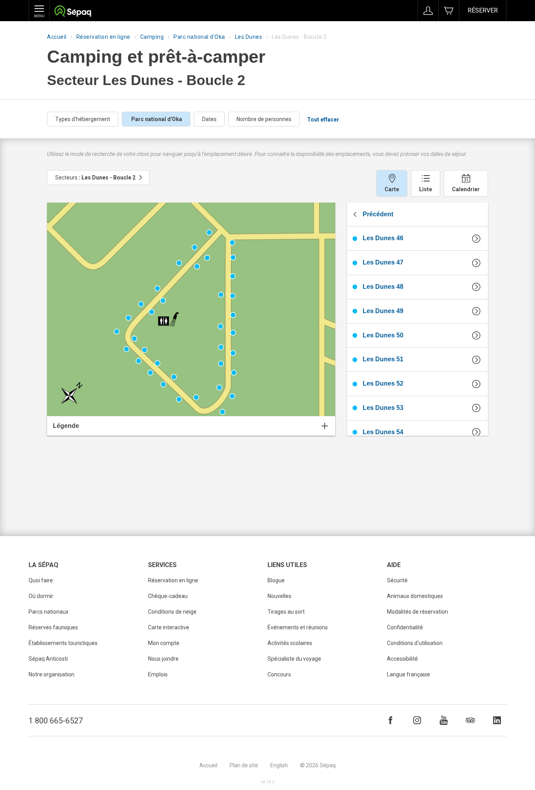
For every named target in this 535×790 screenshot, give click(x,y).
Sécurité (397, 580)
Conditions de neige (172, 612)
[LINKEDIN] (497, 720)
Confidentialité (405, 627)
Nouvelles (279, 596)
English (279, 765)
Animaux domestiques (415, 596)
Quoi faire (41, 580)
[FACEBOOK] (390, 720)
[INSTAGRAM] (417, 720)
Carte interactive (168, 627)
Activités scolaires (290, 643)
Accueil (57, 37)
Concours (279, 674)
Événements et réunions (298, 627)
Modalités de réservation (417, 612)
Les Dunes (248, 37)
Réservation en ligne (103, 37)
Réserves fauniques (53, 627)
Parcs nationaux (49, 612)
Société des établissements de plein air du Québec (72, 12)
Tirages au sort (286, 612)
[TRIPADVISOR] (470, 720)
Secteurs (95, 177)
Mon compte (163, 643)
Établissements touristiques (63, 643)
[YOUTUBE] (443, 720)
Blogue (276, 580)
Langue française (408, 674)
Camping (152, 37)
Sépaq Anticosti (48, 659)
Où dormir (41, 596)
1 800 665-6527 (56, 720)
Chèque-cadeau (168, 596)
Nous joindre (163, 659)
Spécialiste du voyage (294, 659)
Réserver (483, 10)
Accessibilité (402, 659)
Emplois (158, 674)
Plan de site (244, 765)
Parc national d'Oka (199, 37)
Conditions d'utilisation (415, 643)
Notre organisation (51, 674)
